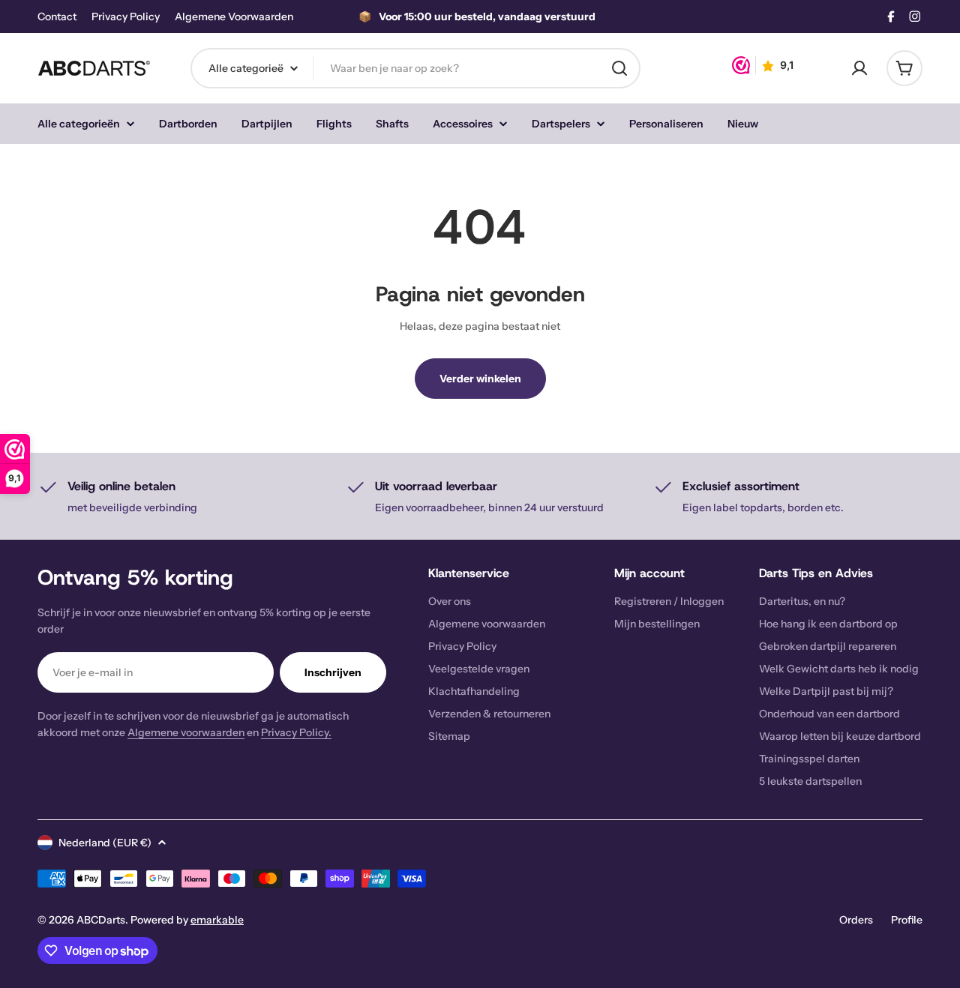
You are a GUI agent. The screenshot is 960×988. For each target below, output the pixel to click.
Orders (856, 920)
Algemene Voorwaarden (234, 16)
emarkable (217, 920)
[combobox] (415, 68)
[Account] (859, 68)
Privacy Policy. (296, 732)
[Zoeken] (619, 68)
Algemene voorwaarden (186, 732)
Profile (906, 920)
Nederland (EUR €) (105, 842)
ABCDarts (100, 920)
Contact (57, 16)
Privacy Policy (126, 16)
